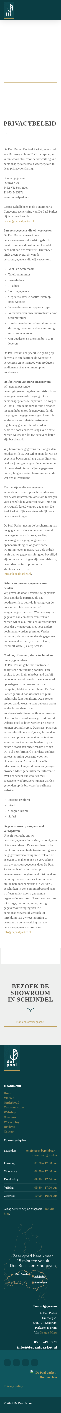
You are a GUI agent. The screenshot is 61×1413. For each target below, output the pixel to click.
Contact (9, 1131)
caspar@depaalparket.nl (19, 221)
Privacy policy (13, 1386)
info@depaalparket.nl (17, 573)
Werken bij (11, 1122)
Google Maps (48, 1332)
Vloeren (9, 1098)
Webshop (10, 1112)
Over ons (10, 1117)
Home (8, 1093)
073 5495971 (45, 1342)
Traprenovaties (14, 1107)
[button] (56, 9)
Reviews (9, 1126)
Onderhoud (11, 1102)
